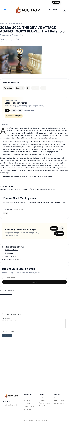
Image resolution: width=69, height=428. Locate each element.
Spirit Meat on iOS (9, 253)
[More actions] (18, 39)
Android (54, 228)
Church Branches (44, 406)
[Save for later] (8, 39)
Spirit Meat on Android (11, 250)
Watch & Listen (59, 401)
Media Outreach (29, 406)
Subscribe (34, 282)
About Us (27, 401)
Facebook (19, 88)
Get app (56, 2)
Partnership (27, 409)
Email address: (8, 209)
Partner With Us (59, 403)
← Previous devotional (7, 290)
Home (26, 398)
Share (43, 88)
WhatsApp (8, 88)
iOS (62, 228)
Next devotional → (6, 294)
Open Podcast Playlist (14, 116)
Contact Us (58, 398)
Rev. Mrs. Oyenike (44, 403)
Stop (20, 110)
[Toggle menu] (5, 10)
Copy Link (35, 88)
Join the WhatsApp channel (12, 259)
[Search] (64, 10)
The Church (27, 403)
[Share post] (13, 39)
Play (7, 110)
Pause (13, 110)
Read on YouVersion (10, 256)
